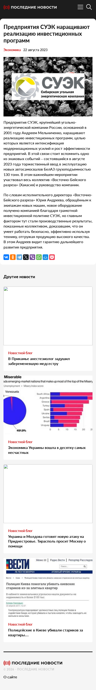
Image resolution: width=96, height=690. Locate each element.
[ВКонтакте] (6, 257)
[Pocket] (52, 257)
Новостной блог (20, 353)
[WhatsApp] (39, 257)
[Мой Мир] (45, 257)
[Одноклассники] (13, 257)
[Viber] (32, 257)
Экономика (12, 50)
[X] (26, 257)
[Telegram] (19, 257)
